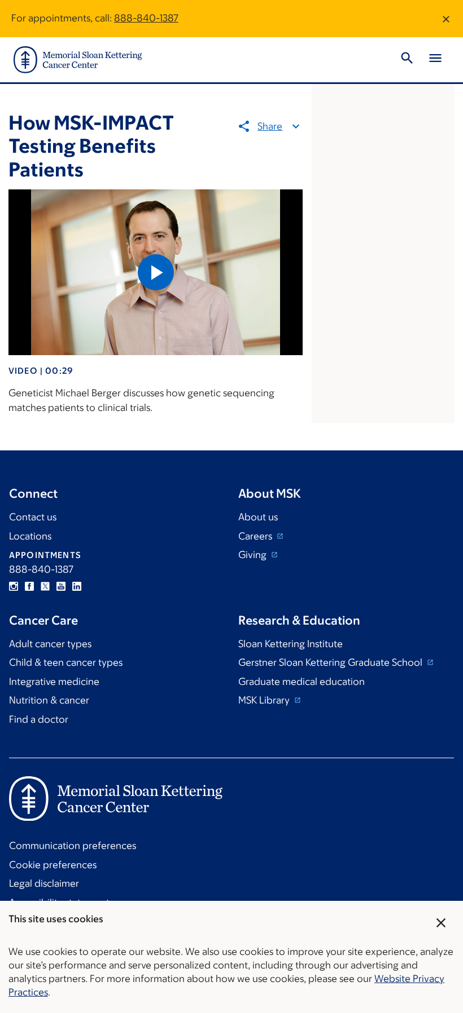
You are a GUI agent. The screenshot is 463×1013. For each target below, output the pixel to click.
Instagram (13, 586)
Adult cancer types (50, 643)
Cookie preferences (53, 864)
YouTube (60, 586)
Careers (256, 536)
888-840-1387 (146, 18)
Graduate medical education (301, 681)
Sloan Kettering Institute (290, 643)
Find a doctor (38, 719)
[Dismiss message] (446, 18)
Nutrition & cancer (49, 700)
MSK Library (265, 700)
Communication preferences (72, 845)
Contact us (32, 517)
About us (258, 517)
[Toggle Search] (407, 59)
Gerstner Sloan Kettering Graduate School (331, 662)
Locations (30, 536)
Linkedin (76, 586)
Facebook (29, 586)
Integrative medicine (54, 681)
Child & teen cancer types (66, 662)
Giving (253, 554)
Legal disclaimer (44, 883)
